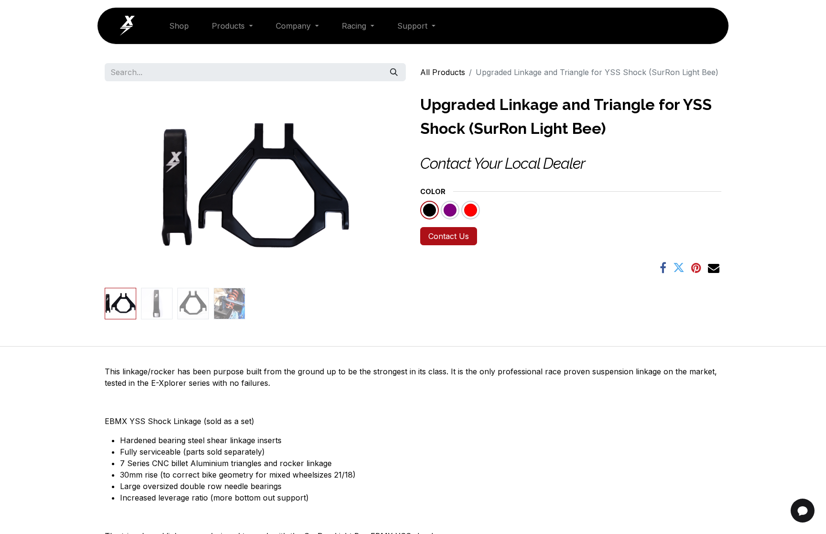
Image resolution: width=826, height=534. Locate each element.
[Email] (713, 267)
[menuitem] (179, 25)
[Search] (394, 72)
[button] (127, 188)
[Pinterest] (696, 267)
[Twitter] (679, 267)
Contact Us (448, 236)
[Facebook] (663, 267)
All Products (442, 72)
